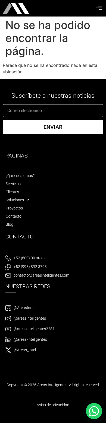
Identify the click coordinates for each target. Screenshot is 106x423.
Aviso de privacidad (53, 405)
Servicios (13, 184)
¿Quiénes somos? (20, 175)
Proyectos (14, 208)
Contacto (13, 216)
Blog (9, 224)
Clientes (12, 192)
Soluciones (15, 200)
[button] (98, 8)
